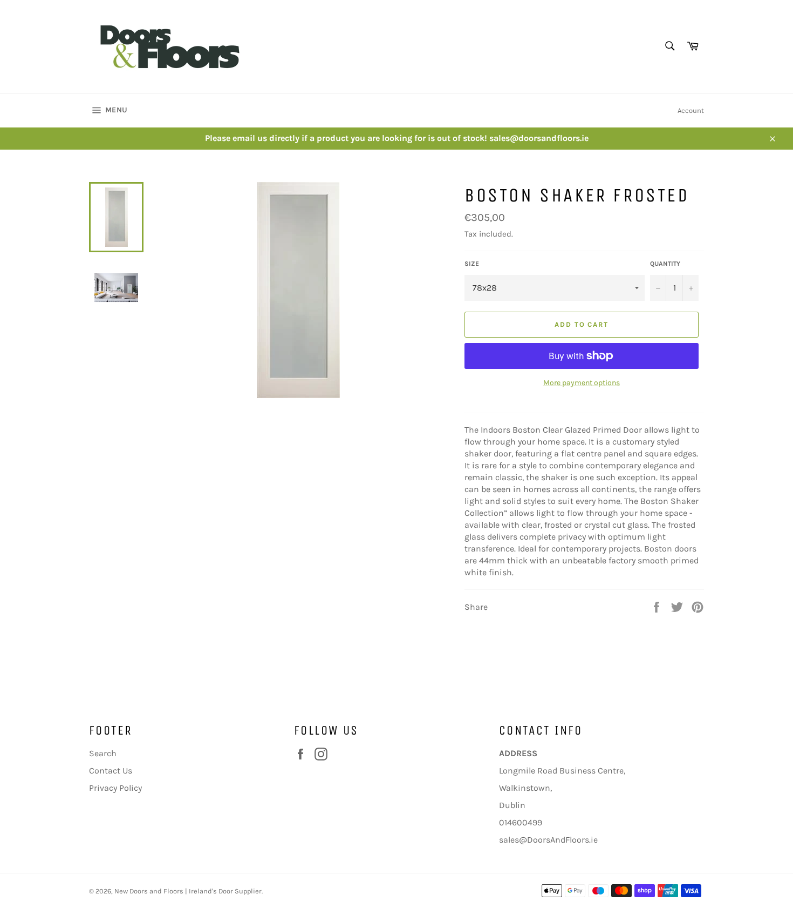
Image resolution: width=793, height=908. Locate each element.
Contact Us (110, 770)
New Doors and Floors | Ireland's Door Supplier (188, 891)
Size (471, 263)
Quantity (665, 263)
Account (691, 110)
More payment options (581, 382)
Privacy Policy (115, 788)
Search (103, 753)
